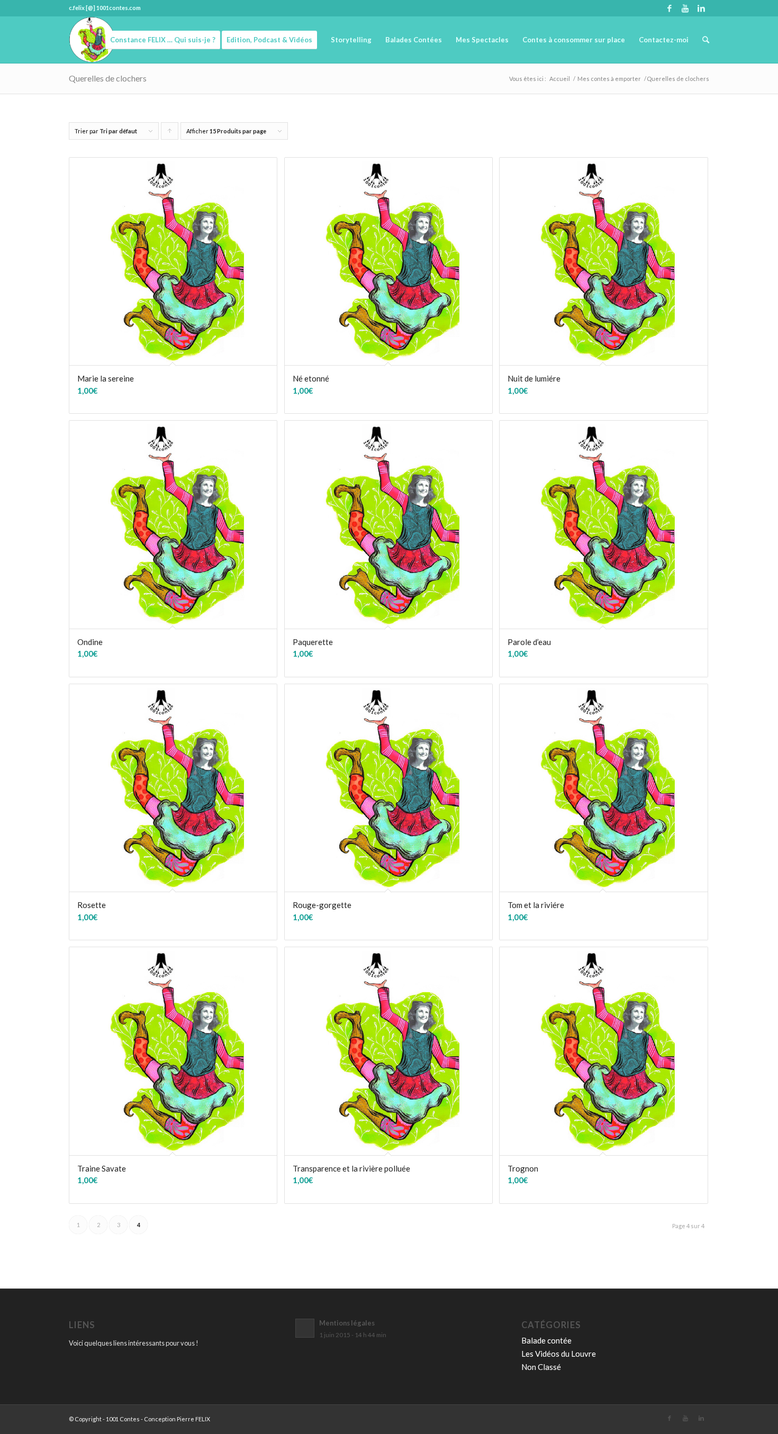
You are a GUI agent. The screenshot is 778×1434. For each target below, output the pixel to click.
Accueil (559, 78)
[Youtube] (685, 8)
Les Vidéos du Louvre (558, 1353)
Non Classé (541, 1367)
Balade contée (546, 1340)
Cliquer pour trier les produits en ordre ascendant (169, 134)
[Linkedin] (701, 8)
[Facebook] (669, 8)
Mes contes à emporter (609, 78)
